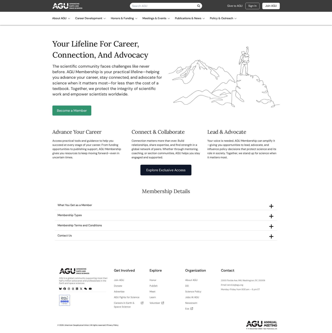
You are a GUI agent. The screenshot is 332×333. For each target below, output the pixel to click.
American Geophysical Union (76, 325)
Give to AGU (235, 6)
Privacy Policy (112, 325)
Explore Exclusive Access (166, 170)
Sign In (252, 6)
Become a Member (72, 110)
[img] (198, 5)
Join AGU (271, 6)
